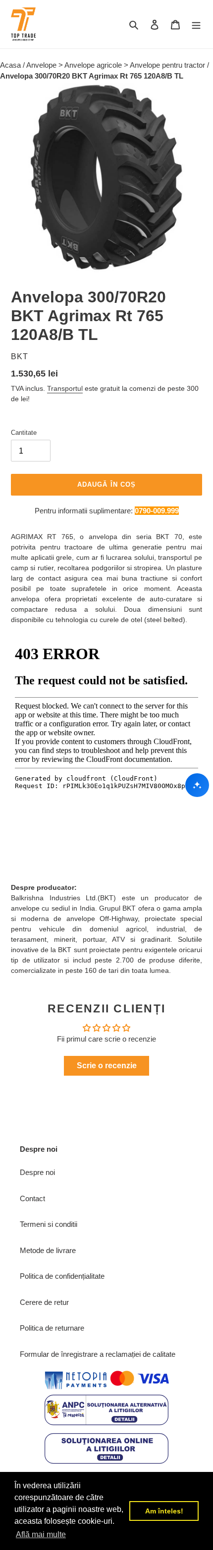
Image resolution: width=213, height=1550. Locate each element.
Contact (32, 1198)
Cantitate (24, 432)
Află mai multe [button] (41, 1534)
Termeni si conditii (48, 1224)
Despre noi (37, 1172)
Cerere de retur (44, 1302)
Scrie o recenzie (107, 1065)
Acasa (11, 65)
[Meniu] (196, 24)
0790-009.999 (157, 510)
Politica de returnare (52, 1328)
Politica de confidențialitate (62, 1276)
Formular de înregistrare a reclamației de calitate (97, 1354)
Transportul (65, 388)
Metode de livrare (48, 1250)
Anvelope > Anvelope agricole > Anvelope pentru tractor (116, 65)
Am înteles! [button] (164, 1511)
